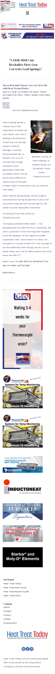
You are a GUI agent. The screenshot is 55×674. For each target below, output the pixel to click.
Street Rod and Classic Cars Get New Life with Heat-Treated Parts (25, 87)
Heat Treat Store (12, 595)
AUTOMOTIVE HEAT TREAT (32, 92)
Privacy (7, 615)
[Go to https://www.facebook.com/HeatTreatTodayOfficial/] (27, 649)
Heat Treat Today (12, 583)
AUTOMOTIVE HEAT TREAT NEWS (20, 95)
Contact (7, 611)
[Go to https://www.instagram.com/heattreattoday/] (32, 649)
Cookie (6, 619)
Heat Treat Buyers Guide (16, 591)
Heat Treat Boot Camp (14, 587)
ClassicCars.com (29, 110)
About (6, 607)
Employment (10, 623)
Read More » (9, 273)
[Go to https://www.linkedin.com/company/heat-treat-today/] (23, 649)
